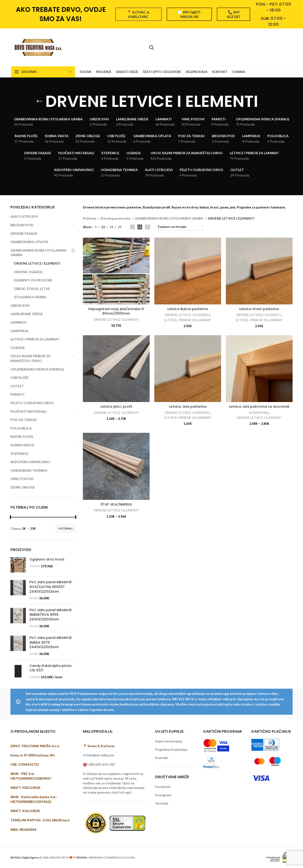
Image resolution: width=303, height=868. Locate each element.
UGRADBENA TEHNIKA (28, 470)
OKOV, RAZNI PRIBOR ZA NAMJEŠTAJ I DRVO (30, 358)
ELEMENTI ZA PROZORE (33, 280)
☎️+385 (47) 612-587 (99, 764)
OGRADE (17, 348)
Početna (90, 218)
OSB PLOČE (19, 377)
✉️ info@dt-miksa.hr (189, 14)
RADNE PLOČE (21, 436)
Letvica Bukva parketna (187, 309)
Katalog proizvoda (116, 218)
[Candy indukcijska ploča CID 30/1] (18, 671)
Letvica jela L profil (116, 406)
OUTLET (17, 386)
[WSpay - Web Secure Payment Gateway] (279, 857)
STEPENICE (19, 454)
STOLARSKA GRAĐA (30, 297)
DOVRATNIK (258, 413)
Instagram (163, 795)
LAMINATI (18, 322)
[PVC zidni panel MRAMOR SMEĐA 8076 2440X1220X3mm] (18, 646)
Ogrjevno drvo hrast (46, 559)
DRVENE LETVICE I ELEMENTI (37, 263)
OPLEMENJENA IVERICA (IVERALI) (37, 369)
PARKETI (17, 394)
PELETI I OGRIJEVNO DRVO (32, 403)
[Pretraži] (151, 47)
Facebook (162, 787)
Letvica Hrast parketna (259, 309)
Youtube (161, 803)
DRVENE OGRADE (28, 272)
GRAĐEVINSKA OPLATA (29, 242)
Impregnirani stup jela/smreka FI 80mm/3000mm (116, 311)
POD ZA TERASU (23, 420)
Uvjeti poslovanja (168, 741)
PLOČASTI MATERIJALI (28, 411)
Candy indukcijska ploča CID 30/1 (50, 668)
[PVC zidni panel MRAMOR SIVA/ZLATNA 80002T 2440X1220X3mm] (18, 590)
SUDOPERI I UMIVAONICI (30, 462)
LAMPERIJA (19, 331)
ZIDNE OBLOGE (22, 487)
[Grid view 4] (147, 227)
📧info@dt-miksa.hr (99, 755)
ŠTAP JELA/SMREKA (116, 504)
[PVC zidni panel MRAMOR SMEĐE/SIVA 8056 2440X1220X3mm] (18, 618)
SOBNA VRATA (22, 445)
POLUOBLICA (21, 428)
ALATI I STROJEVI (24, 216)
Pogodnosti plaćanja (171, 749)
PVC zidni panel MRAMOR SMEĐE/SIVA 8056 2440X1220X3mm (50, 615)
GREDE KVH (20, 305)
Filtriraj (65, 528)
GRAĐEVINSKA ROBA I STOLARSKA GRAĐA (38, 252)
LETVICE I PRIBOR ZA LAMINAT (35, 339)
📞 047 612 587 (233, 14)
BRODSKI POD (22, 225)
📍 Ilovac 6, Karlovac (138, 14)
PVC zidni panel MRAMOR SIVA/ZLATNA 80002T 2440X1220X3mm (50, 587)
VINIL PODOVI (21, 479)
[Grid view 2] (132, 227)
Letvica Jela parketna (187, 406)
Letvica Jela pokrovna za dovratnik (259, 406)
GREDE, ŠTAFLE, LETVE (32, 289)
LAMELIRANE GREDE (26, 314)
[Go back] (39, 101)
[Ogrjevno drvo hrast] (18, 565)
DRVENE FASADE (23, 233)
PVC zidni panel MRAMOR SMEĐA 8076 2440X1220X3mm (50, 642)
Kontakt (162, 758)
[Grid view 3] (140, 227)
